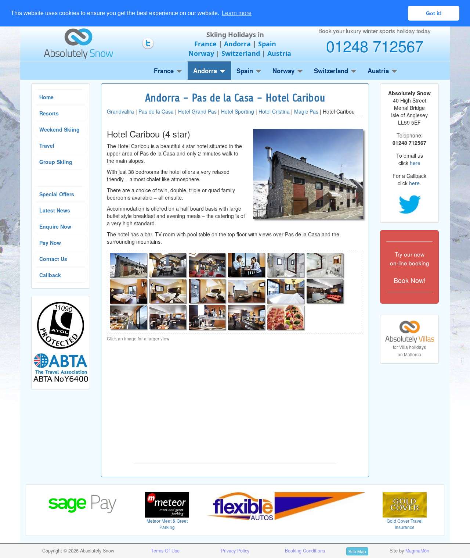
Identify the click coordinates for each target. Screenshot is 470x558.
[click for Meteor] (167, 505)
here (415, 163)
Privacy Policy (235, 550)
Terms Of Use (165, 550)
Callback (50, 275)
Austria (279, 53)
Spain (267, 43)
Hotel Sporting (237, 111)
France (205, 43)
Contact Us (53, 258)
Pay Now (50, 242)
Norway (201, 53)
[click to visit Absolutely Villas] (409, 332)
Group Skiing (55, 161)
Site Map (357, 551)
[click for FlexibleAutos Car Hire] (286, 506)
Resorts (49, 113)
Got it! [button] (434, 13)
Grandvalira (120, 111)
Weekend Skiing (59, 129)
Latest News (54, 210)
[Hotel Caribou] (128, 265)
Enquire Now (55, 226)
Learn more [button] (237, 13)
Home (46, 97)
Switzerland (240, 53)
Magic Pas (306, 111)
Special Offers (56, 194)
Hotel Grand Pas (197, 111)
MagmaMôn (417, 550)
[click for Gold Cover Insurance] (404, 505)
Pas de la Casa (156, 111)
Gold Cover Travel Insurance (405, 524)
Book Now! (409, 267)
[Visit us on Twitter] (148, 42)
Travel (46, 145)
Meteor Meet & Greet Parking (167, 524)
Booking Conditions (305, 550)
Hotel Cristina (274, 111)
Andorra (237, 43)
